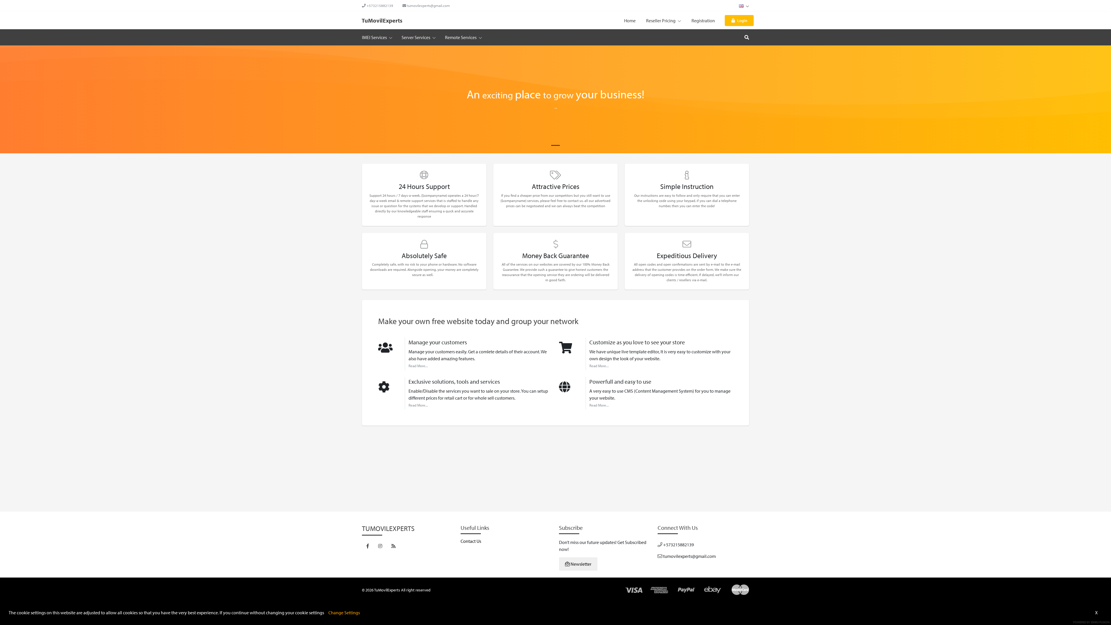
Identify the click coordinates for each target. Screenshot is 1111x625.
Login (742, 20)
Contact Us (471, 541)
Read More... (418, 365)
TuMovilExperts (382, 20)
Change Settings (344, 612)
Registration (703, 20)
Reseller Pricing (661, 20)
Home (630, 20)
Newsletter (580, 564)
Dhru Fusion (1100, 622)
